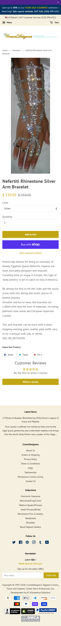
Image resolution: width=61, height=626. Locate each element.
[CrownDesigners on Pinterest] (27, 542)
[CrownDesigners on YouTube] (47, 542)
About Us (30, 450)
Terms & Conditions (30, 463)
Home (5, 50)
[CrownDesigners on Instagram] (34, 542)
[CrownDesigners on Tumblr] (40, 542)
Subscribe (51, 575)
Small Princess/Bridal (31, 509)
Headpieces (30, 518)
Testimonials (30, 472)
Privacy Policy (30, 459)
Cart (56, 22)
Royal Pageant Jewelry (30, 526)
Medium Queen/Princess (30, 505)
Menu (9, 22)
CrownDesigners (34, 584)
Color (5, 202)
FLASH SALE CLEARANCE (36, 7)
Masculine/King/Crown (30, 500)
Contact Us (30, 481)
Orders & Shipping (31, 454)
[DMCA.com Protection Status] (30, 620)
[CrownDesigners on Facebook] (20, 542)
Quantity (7, 216)
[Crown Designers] (12, 613)
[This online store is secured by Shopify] (28, 613)
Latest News (30, 411)
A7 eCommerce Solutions (38, 592)
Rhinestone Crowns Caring (30, 476)
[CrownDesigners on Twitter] (14, 542)
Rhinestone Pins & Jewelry (30, 513)
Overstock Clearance (30, 496)
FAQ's (30, 468)
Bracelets (16, 50)
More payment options (30, 252)
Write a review (30, 381)
